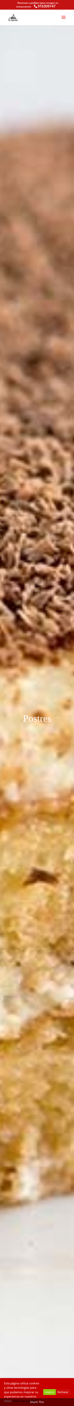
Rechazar (63, 1392)
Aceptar (49, 1392)
